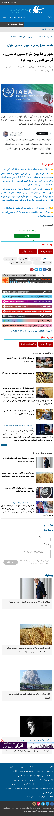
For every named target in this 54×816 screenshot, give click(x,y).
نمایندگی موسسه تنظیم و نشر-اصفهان (42, 788)
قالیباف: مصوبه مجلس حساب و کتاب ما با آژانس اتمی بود (27, 169)
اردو (19, 2)
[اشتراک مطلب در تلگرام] (36, 270)
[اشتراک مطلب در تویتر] (40, 270)
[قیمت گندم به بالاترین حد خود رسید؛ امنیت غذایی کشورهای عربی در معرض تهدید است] (44, 477)
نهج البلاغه (37, 775)
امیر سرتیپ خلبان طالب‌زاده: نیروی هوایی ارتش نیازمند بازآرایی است (19, 412)
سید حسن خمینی (47, 775)
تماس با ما (30, 797)
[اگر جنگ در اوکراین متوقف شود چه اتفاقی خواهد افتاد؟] (27, 680)
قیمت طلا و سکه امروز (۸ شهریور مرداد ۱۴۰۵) (18, 373)
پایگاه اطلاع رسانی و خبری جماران (21, 808)
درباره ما (42, 797)
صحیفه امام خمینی (42, 767)
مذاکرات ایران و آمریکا (28, 251)
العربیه (13, 2)
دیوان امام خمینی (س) (17, 767)
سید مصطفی (39, 771)
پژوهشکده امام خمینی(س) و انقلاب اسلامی (16, 788)
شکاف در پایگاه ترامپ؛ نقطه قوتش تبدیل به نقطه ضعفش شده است (18, 460)
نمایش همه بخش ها (15, 24)
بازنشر (43, 29)
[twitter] (48, 804)
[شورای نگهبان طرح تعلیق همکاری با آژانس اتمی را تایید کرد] (27, 98)
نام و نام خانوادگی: (45, 536)
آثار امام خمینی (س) (21, 775)
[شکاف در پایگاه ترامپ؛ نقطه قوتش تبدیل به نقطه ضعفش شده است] (44, 462)
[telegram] (43, 804)
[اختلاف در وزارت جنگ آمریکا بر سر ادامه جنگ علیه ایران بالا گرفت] (44, 492)
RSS (51, 797)
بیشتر (4, 445)
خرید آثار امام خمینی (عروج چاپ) (43, 784)
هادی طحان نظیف (10, 258)
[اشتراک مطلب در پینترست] (32, 270)
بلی (26, 236)
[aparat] (39, 804)
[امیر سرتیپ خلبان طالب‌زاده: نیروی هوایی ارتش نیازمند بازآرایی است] (44, 414)
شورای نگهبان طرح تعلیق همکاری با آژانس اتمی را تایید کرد (27, 57)
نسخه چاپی (32, 37)
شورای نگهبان (35, 258)
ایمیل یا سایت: (46, 543)
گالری (15, 771)
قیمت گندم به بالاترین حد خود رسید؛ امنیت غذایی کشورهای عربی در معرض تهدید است (18, 475)
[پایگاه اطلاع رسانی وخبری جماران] (27, 10)
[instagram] (34, 804)
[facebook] (52, 804)
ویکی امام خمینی (48, 792)
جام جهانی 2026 (46, 251)
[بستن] (2, 741)
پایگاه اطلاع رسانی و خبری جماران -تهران (30, 45)
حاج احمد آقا (49, 771)
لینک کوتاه (40, 275)
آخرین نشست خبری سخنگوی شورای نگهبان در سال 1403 (27, 208)
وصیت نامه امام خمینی (26, 771)
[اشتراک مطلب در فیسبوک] (45, 270)
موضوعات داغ (47, 245)
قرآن (30, 775)
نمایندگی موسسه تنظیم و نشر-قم (21, 784)
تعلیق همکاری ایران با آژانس (43, 262)
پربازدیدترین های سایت (43, 353)
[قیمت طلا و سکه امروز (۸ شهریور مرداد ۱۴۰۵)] (44, 377)
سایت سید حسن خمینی (21, 779)
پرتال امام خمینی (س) (36, 779)
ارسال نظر (11, 562)
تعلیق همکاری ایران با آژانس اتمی (20, 262)
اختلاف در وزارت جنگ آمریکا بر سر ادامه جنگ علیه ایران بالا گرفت (19, 490)
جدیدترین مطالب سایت (43, 453)
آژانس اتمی (23, 258)
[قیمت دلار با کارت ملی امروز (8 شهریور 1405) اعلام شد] (44, 362)
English (5, 2)
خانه (51, 29)
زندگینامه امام (30, 767)
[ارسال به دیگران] (49, 270)
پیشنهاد (49, 575)
